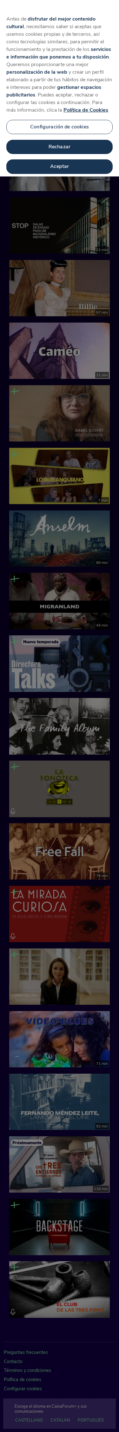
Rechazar (59, 146)
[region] (59, 88)
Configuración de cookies (59, 126)
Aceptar (59, 166)
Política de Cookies (85, 110)
